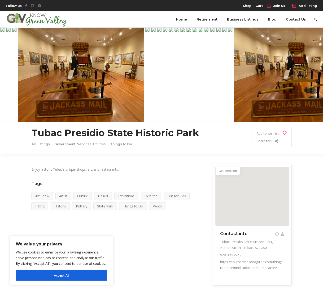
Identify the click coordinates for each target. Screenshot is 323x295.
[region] (61, 261)
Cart (259, 6)
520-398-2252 (230, 255)
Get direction (227, 171)
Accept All (61, 275)
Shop (247, 6)
